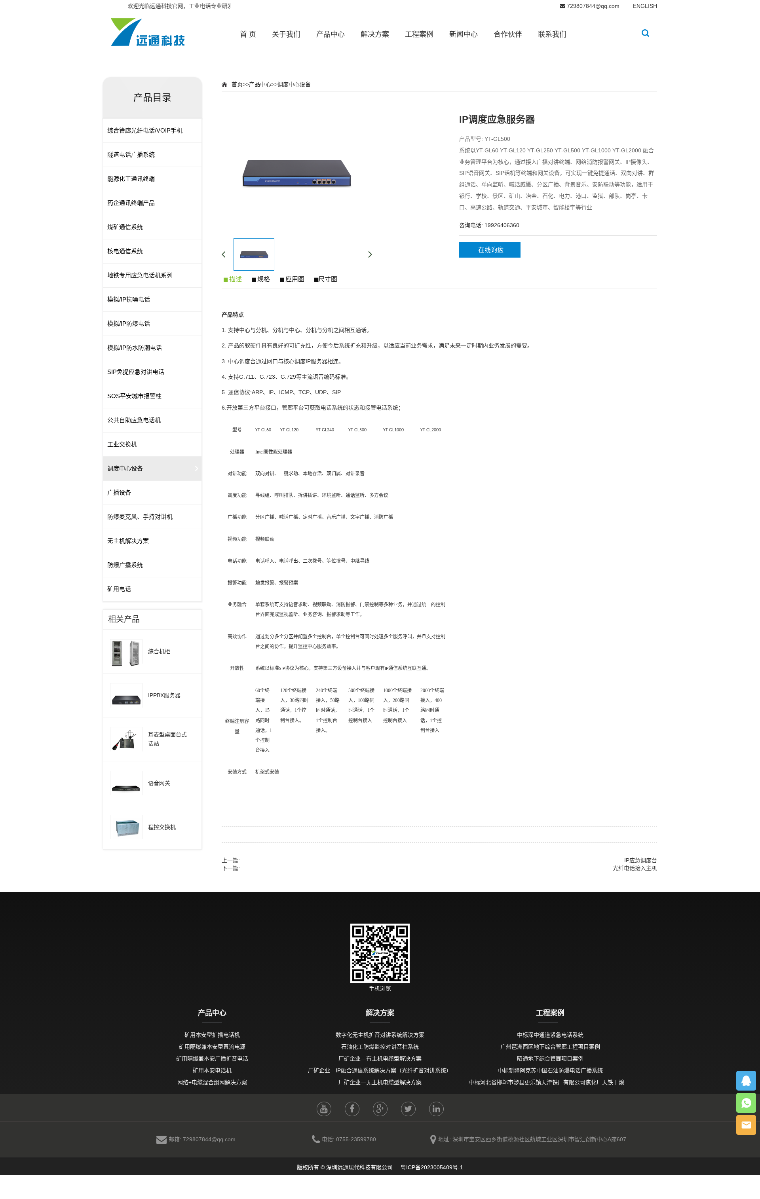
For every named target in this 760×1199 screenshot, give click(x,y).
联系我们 (552, 34)
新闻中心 (463, 34)
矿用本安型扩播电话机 (212, 1035)
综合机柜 (159, 651)
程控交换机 (162, 827)
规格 (263, 279)
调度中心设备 (125, 468)
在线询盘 (491, 250)
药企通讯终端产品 (131, 202)
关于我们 (286, 34)
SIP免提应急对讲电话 (135, 371)
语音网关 (159, 783)
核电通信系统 (125, 251)
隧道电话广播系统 (131, 154)
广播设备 (119, 492)
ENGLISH (645, 6)
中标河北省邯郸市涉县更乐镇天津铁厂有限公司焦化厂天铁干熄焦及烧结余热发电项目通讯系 (582, 1082)
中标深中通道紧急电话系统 (550, 1035)
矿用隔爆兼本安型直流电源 (212, 1046)
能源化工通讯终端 (131, 178)
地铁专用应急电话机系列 (140, 275)
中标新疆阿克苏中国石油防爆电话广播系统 (550, 1070)
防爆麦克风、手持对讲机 (140, 516)
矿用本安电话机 (212, 1070)
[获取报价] (746, 1125)
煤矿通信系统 (125, 227)
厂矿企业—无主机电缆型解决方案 (380, 1082)
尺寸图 (327, 279)
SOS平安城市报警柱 (134, 396)
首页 (237, 84)
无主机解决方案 (128, 540)
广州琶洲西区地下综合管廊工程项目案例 (550, 1046)
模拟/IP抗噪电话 (128, 299)
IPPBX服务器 (164, 695)
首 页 (248, 34)
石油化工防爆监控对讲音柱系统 (380, 1046)
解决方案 (375, 34)
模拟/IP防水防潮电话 (134, 347)
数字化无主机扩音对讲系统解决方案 (380, 1035)
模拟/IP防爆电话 (128, 323)
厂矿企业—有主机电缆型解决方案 (380, 1058)
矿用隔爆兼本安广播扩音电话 (212, 1058)
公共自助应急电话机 (134, 420)
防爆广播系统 (125, 565)
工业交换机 (122, 444)
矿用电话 (119, 589)
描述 (235, 279)
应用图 (294, 279)
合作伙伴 (508, 34)
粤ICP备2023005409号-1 (431, 1167)
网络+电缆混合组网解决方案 (212, 1082)
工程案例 (419, 34)
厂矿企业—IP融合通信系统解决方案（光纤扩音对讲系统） (380, 1070)
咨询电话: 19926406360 (489, 225)
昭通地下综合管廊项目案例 (550, 1058)
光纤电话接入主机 (635, 868)
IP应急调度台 (640, 860)
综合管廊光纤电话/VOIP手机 (144, 130)
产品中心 (330, 34)
